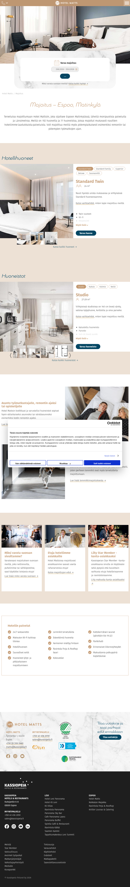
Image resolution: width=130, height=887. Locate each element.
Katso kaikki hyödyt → (78, 83)
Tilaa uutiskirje (110, 737)
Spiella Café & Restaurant (57, 823)
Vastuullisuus (11, 851)
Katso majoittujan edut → (61, 572)
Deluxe (81, 173)
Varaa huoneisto (88, 346)
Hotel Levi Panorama (55, 798)
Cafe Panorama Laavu (55, 816)
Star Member (11, 848)
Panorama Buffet (53, 820)
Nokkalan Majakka (97, 802)
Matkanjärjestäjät (13, 858)
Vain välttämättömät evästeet (28, 463)
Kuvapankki (10, 869)
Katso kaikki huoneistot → (65, 360)
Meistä (8, 844)
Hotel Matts (7, 93)
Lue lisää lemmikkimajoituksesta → (88, 480)
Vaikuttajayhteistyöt (14, 862)
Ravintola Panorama (54, 809)
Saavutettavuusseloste (55, 862)
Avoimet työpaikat (13, 855)
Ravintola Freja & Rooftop (101, 805)
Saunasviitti (94, 173)
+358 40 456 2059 (40, 735)
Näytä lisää (81, 224)
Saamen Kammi (52, 831)
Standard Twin (84, 168)
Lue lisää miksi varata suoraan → (21, 576)
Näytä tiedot (109, 455)
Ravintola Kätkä (52, 827)
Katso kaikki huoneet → (65, 246)
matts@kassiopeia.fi (16, 747)
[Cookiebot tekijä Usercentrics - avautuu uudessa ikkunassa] (109, 423)
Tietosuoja (49, 844)
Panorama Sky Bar (53, 813)
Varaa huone (86, 233)
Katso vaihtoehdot (85, 203)
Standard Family (103, 168)
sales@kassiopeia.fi (42, 739)
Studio (81, 286)
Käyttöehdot (50, 851)
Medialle (9, 866)
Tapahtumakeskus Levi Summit (59, 834)
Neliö (113, 286)
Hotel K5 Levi (51, 802)
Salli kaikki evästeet (102, 463)
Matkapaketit (50, 858)
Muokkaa (64, 463)
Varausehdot (50, 848)
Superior (119, 168)
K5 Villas (49, 805)
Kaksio (92, 286)
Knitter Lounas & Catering (101, 809)
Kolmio (103, 286)
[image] (23, 238)
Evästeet (48, 855)
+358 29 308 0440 (14, 743)
